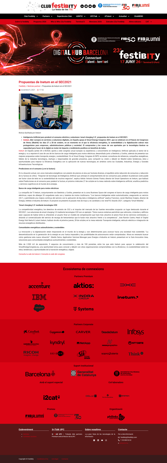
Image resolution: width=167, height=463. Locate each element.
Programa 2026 (40, 22)
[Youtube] (90, 6)
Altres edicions (135, 22)
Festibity (22, 86)
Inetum (26, 140)
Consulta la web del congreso (53, 254)
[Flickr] (86, 6)
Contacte (65, 459)
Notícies (26, 434)
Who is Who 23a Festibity (61, 22)
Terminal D (80, 22)
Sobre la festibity (22, 22)
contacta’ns (123, 443)
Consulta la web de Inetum (29, 254)
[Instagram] (94, 6)
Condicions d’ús (42, 459)
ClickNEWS (138, 16)
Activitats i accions (29, 436)
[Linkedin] (98, 440)
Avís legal (55, 459)
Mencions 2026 (95, 22)
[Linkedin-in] (82, 6)
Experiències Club (64, 16)
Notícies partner (33, 86)
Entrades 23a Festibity (115, 22)
